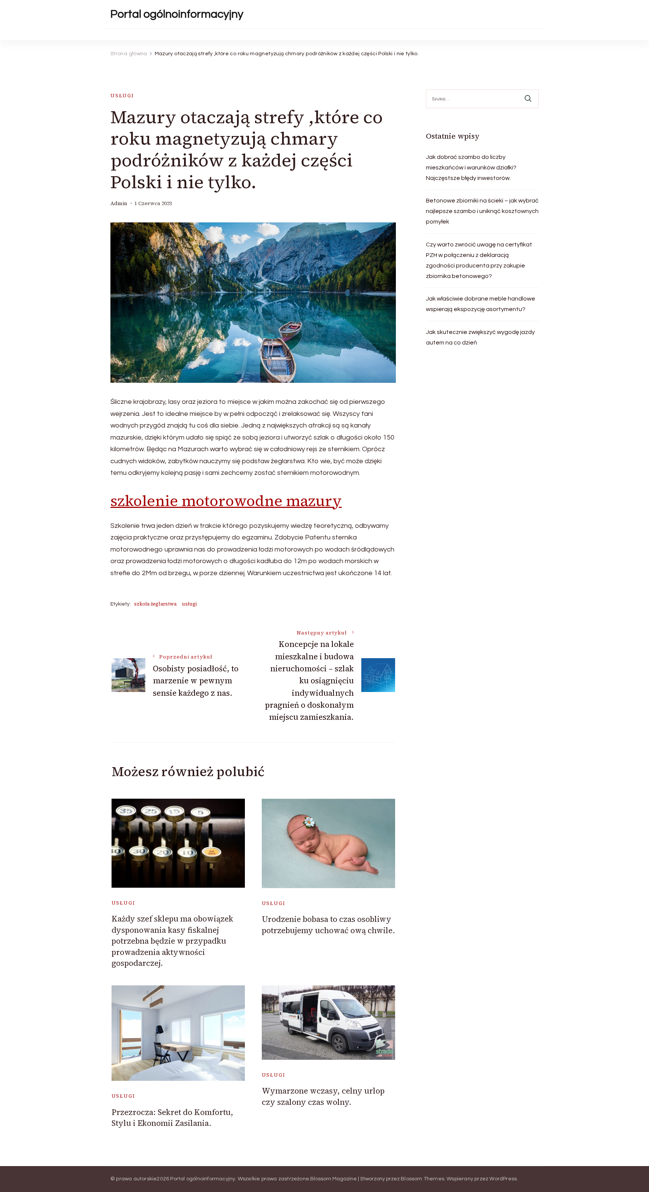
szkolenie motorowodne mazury (226, 501)
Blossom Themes (422, 1178)
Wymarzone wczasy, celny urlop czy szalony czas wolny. (323, 1096)
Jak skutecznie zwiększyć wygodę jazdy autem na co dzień (480, 337)
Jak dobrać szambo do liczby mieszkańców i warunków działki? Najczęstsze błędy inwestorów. (471, 167)
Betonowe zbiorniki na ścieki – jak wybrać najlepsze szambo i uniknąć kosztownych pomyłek (482, 211)
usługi (122, 95)
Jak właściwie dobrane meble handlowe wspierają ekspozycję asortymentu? (480, 304)
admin (118, 203)
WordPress (503, 1178)
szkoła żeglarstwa (155, 604)
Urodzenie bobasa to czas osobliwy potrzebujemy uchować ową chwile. (328, 924)
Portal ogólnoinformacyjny (176, 14)
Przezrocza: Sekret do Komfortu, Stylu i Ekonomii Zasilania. (172, 1118)
